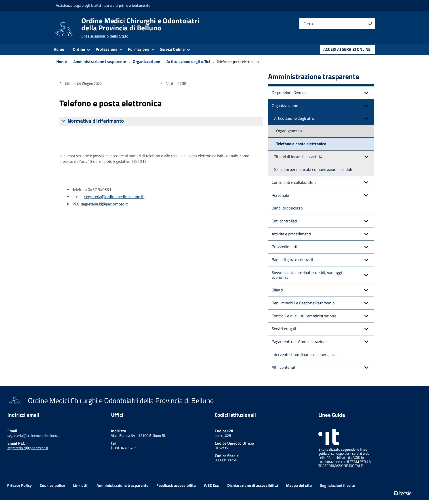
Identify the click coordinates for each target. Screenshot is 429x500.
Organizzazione (285, 106)
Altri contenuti (284, 367)
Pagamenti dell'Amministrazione (300, 342)
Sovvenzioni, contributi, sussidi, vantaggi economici (307, 275)
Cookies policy (52, 485)
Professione (106, 49)
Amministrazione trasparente (122, 485)
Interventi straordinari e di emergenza (304, 354)
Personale (280, 195)
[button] (366, 92)
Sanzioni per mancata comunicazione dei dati (313, 169)
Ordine (79, 49)
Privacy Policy (19, 485)
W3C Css (211, 485)
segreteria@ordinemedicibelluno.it (113, 197)
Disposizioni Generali (290, 93)
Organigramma (289, 131)
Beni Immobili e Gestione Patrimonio (303, 303)
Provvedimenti (284, 247)
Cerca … (310, 23)
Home (59, 49)
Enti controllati (284, 221)
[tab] (161, 121)
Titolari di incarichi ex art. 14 (298, 157)
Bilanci (277, 290)
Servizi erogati (284, 329)
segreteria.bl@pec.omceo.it (104, 204)
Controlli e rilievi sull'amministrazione (304, 316)
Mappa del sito (299, 485)
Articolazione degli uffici (295, 118)
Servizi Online (172, 49)
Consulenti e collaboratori (294, 182)
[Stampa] (369, 23)
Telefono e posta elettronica (301, 144)
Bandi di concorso (287, 208)
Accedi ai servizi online (346, 49)
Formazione (138, 49)
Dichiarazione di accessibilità (252, 485)
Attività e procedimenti (291, 234)
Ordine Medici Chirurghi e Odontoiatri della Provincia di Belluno (140, 27)
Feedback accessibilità (176, 485)
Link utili (80, 485)
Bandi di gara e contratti (292, 260)
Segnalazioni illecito (337, 485)
